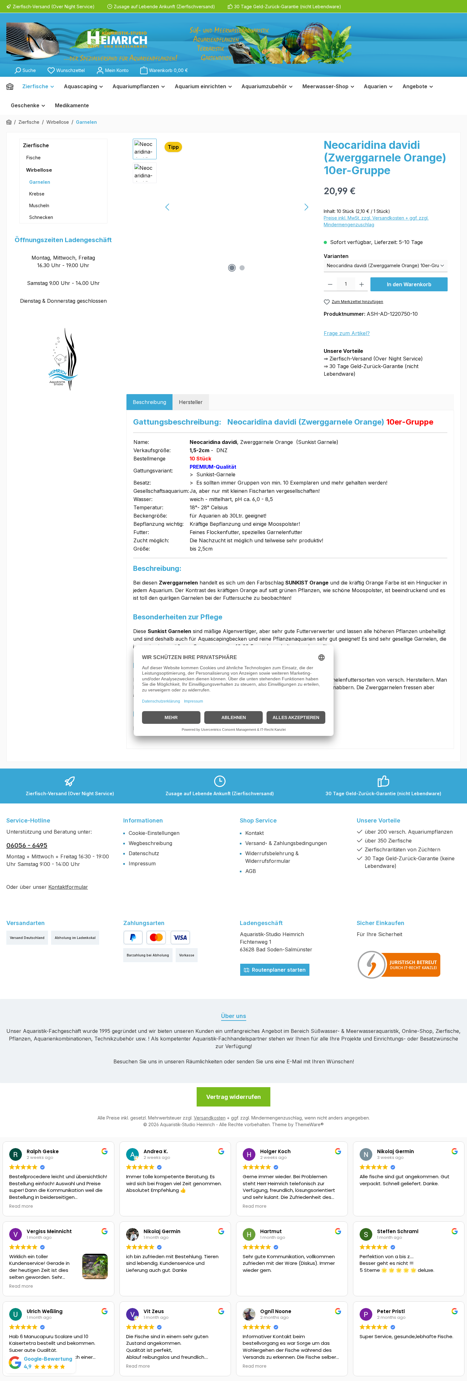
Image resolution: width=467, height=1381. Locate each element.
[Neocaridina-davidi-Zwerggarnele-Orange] (237, 207)
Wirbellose (39, 170)
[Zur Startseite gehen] (178, 43)
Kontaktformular (68, 887)
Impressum (142, 863)
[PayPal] (133, 937)
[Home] (12, 86)
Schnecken (41, 217)
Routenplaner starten (278, 970)
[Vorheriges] (168, 207)
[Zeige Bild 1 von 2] (231, 267)
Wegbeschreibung (150, 843)
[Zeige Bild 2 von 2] (242, 267)
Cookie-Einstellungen (154, 833)
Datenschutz (144, 853)
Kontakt (254, 833)
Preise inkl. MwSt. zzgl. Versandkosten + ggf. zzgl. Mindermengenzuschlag (376, 221)
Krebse (36, 193)
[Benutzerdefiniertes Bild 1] (399, 964)
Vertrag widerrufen (233, 1097)
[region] (222, 207)
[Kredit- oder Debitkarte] (168, 937)
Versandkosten (210, 1117)
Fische (33, 158)
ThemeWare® (309, 1124)
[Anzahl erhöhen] (361, 284)
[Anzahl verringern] (330, 284)
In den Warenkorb (409, 284)
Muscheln (39, 205)
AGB (250, 871)
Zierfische (36, 145)
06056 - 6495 (26, 845)
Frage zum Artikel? (347, 333)
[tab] (149, 402)
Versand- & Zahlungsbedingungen (286, 843)
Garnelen (39, 182)
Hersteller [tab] (191, 402)
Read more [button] (21, 1206)
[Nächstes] (306, 207)
